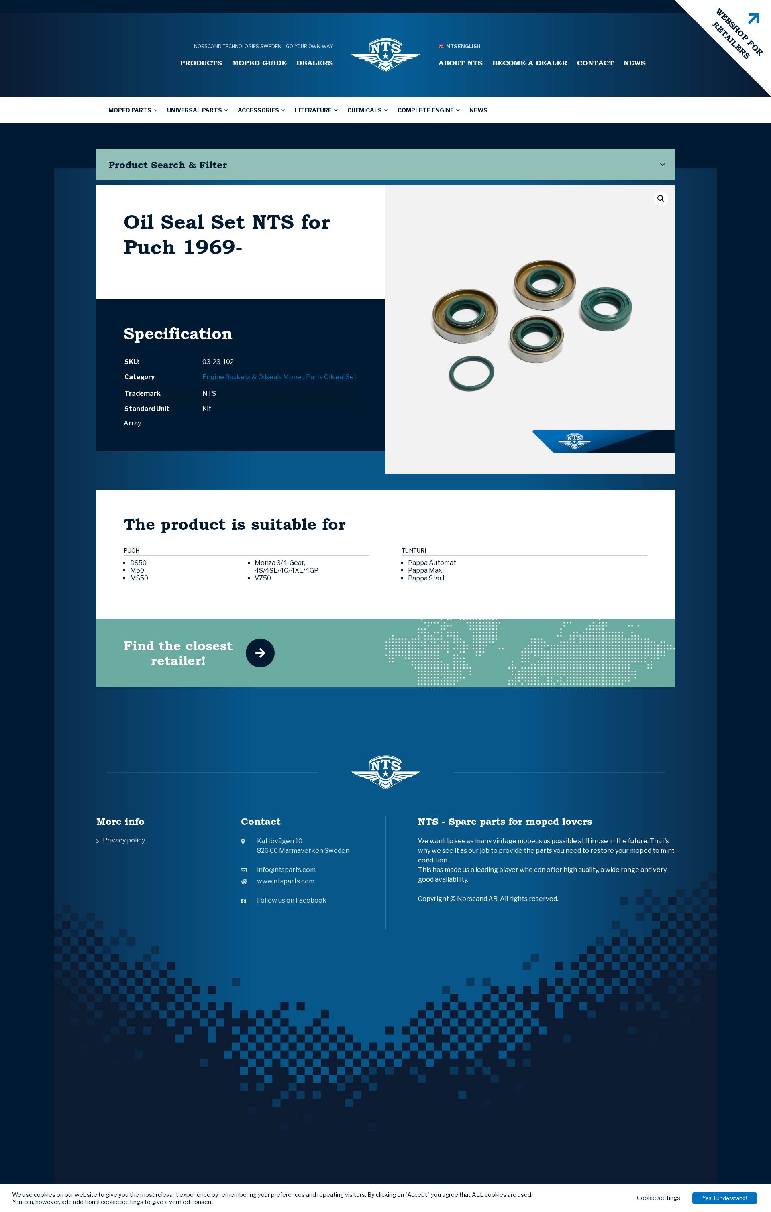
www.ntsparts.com (285, 881)
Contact (595, 63)
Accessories (258, 110)
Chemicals (364, 110)
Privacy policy (124, 840)
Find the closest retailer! (178, 653)
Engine (213, 377)
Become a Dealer (529, 63)
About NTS (461, 63)
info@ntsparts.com (286, 870)
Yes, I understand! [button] (724, 1198)
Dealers (314, 63)
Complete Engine (426, 110)
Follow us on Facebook (291, 900)
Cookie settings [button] (658, 1198)
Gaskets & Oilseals (253, 377)
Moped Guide (259, 63)
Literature (313, 110)
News (635, 63)
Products (201, 63)
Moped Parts (129, 110)
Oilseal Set (340, 377)
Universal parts (194, 110)
